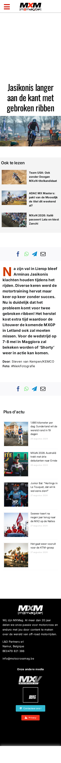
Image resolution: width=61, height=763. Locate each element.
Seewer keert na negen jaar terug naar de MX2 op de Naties (43, 517)
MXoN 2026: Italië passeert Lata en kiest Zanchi (44, 219)
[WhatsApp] (26, 254)
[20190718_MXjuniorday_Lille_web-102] (30, 688)
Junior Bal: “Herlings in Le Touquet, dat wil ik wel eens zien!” (44, 487)
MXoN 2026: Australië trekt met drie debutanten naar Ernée (43, 456)
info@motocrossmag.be (18, 658)
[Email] (43, 254)
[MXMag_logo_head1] (30, 3)
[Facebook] (18, 254)
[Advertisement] (30, 755)
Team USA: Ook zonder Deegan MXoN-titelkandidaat (43, 176)
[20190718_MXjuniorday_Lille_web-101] (30, 677)
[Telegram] (34, 254)
